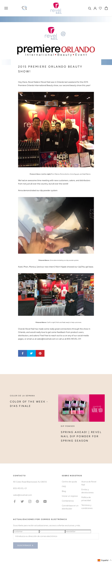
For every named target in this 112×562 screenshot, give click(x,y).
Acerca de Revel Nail (88, 483)
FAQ (64, 486)
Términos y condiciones (87, 506)
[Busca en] (89, 8)
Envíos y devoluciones (87, 491)
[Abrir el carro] (106, 8)
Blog (64, 491)
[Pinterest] (37, 501)
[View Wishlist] (101, 8)
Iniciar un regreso (70, 496)
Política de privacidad (86, 499)
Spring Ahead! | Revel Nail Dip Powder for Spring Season (81, 436)
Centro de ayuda (69, 481)
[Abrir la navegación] (6, 8)
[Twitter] (22, 501)
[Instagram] (29, 501)
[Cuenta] (95, 8)
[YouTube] (45, 501)
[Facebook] (14, 501)
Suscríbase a (25, 545)
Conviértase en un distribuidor (70, 507)
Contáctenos (68, 501)
